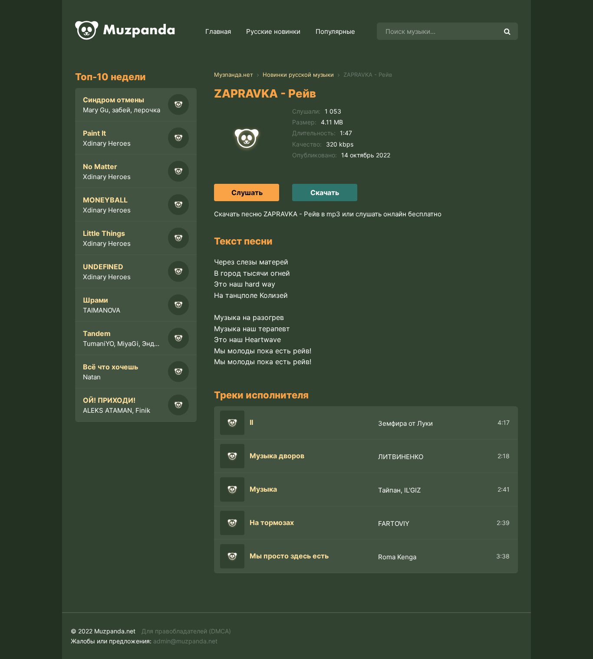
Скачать (324, 192)
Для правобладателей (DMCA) (186, 631)
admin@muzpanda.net (185, 641)
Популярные (335, 31)
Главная (218, 31)
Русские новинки (273, 31)
